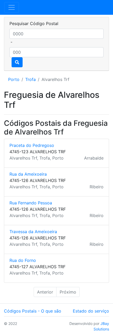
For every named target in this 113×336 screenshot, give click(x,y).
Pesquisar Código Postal (33, 23)
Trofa (30, 79)
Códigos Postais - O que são (32, 311)
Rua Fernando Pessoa (30, 202)
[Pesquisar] (17, 62)
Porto (13, 79)
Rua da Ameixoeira (28, 174)
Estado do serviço (91, 311)
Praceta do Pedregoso (31, 145)
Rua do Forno (22, 260)
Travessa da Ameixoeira (33, 231)
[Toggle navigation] (11, 7)
